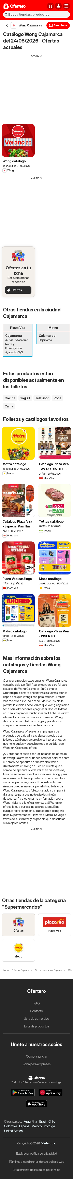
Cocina (10, 398)
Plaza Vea (38, 815)
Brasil (42, 1121)
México (36, 1126)
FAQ (36, 1003)
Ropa (57, 398)
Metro (49, 815)
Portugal (49, 1126)
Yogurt (25, 398)
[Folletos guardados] (50, 6)
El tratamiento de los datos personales (36, 1169)
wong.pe (29, 766)
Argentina (30, 1121)
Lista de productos (36, 1026)
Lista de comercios (36, 1018)
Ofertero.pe (48, 1143)
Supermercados (20, 815)
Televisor (42, 398)
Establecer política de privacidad (36, 1153)
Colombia (10, 1126)
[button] (58, 6)
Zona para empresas (37, 1064)
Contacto (36, 1011)
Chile (51, 1121)
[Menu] (66, 6)
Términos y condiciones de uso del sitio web (36, 1161)
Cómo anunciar (36, 1056)
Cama (9, 406)
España (24, 1126)
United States (13, 1131)
